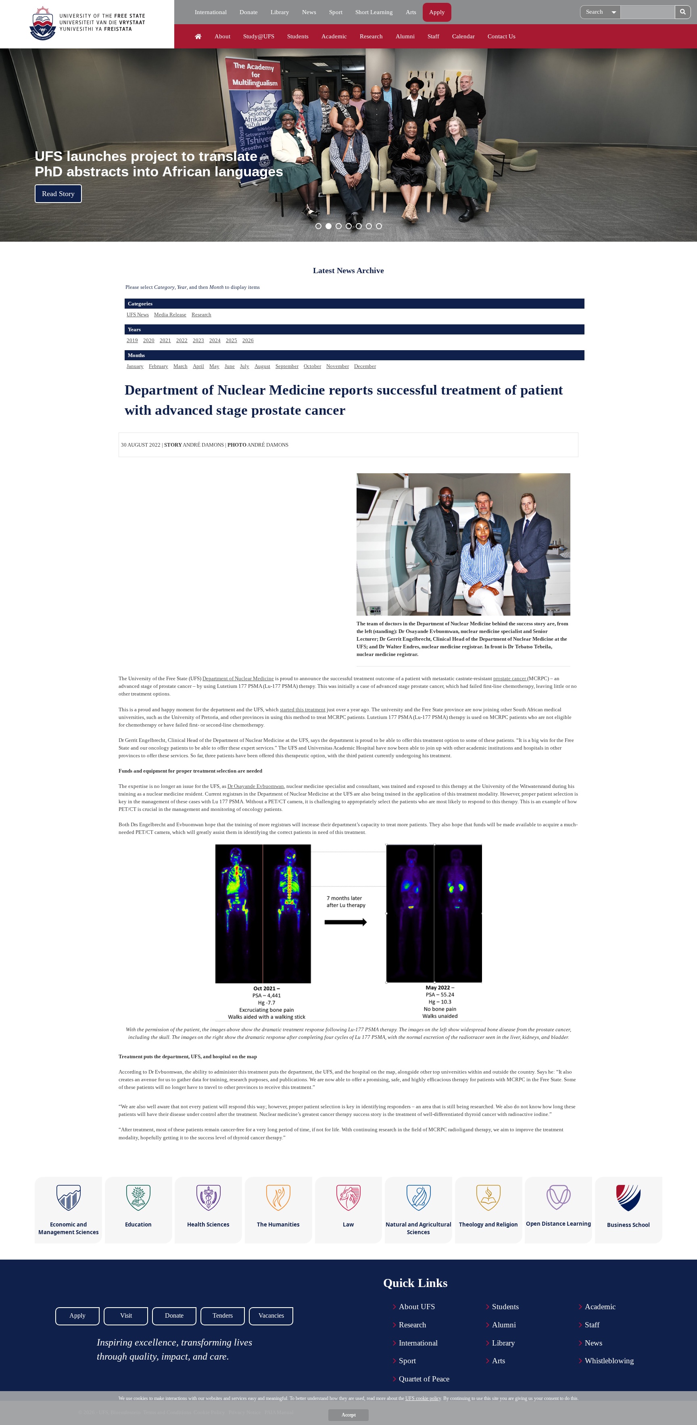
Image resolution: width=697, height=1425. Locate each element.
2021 (165, 340)
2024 (215, 340)
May (214, 366)
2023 (198, 340)
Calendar (463, 36)
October (312, 366)
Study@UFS (258, 36)
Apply (437, 12)
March (180, 366)
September (286, 366)
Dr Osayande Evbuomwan (255, 786)
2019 (132, 340)
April (198, 366)
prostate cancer (510, 678)
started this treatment (303, 709)
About (222, 36)
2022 (182, 340)
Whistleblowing (609, 1360)
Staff (433, 36)
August (262, 366)
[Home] (198, 36)
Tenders (223, 1315)
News (309, 12)
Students (298, 36)
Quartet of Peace (424, 1379)
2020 (148, 340)
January (135, 366)
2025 (231, 340)
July (244, 366)
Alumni (405, 36)
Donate (249, 12)
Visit (126, 1315)
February (158, 366)
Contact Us (501, 36)
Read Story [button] (58, 194)
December (365, 366)
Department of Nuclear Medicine (238, 678)
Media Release (170, 314)
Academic (334, 36)
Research (371, 36)
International (211, 12)
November (337, 366)
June (230, 366)
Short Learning (374, 12)
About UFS (417, 1306)
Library (280, 12)
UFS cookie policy (423, 1398)
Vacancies (271, 1315)
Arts (411, 12)
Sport (335, 12)
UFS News (138, 314)
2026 (248, 340)
